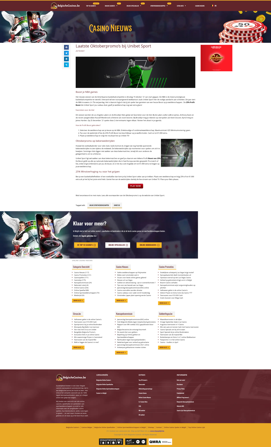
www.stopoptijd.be (157, 431)
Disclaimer (180, 384)
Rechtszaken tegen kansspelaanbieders (131, 340)
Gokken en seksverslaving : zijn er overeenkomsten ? (136, 283)
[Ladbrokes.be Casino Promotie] (216, 71)
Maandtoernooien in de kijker (171, 319)
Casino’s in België (101, 393)
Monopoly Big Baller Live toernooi (86, 327)
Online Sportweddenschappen (99, 205)
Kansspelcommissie (81, 283)
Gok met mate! (181, 380)
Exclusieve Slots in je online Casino (86, 335)
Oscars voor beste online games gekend (131, 277)
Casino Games (143, 393)
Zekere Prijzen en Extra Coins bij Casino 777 (177, 293)
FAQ (140, 406)
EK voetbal (142, 415)
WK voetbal (142, 410)
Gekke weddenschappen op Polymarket (131, 272)
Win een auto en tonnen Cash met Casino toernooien (179, 327)
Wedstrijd (77, 295)
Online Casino (79, 288)
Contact (159, 427)
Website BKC (180, 406)
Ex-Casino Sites (143, 402)
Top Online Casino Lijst (196, 427)
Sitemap (151, 427)
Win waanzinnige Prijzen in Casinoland (88, 337)
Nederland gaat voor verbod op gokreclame (133, 342)
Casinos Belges (86, 427)
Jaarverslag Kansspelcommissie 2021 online (133, 345)
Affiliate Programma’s (183, 397)
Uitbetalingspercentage (145, 389)
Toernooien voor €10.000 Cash (171, 295)
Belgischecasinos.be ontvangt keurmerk (131, 329)
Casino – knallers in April (169, 342)
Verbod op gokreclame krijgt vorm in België (176, 280)
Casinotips (78, 280)
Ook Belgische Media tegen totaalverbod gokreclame (136, 322)
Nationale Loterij (80, 285)
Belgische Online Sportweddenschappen (107, 389)
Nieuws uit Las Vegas (124, 280)
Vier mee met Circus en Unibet (85, 329)
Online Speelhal (80, 290)
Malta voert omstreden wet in (128, 275)
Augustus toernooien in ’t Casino (172, 324)
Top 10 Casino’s (92, 5)
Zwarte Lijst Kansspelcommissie (186, 410)
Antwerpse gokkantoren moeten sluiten (131, 347)
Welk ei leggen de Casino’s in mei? (86, 342)
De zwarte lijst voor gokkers (127, 332)
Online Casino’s (112, 5)
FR (215, 5)
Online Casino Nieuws (145, 397)
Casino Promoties (80, 275)
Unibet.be (117, 205)
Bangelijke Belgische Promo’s (84, 332)
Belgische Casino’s (72, 427)
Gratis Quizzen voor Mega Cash (171, 298)
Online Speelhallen (135, 5)
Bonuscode (142, 384)
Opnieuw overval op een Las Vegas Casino (175, 277)
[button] (66, 47)
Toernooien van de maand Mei (85, 340)
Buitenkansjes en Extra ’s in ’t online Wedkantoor (178, 337)
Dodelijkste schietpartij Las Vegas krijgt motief (177, 272)
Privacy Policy (181, 389)
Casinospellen (79, 277)
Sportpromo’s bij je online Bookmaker (88, 324)
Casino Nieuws (200, 6)
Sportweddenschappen (160, 5)
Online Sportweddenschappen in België (131, 427)
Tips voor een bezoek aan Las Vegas (130, 285)
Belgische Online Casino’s (103, 380)
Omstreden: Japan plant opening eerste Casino (134, 295)
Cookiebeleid (180, 393)
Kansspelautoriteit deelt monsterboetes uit (175, 275)
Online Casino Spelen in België (175, 427)
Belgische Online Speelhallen (104, 384)
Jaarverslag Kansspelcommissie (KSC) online (133, 288)
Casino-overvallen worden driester (129, 290)
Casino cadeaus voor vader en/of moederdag (133, 293)
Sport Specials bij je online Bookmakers (174, 332)
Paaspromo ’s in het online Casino (172, 340)
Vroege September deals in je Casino (173, 322)
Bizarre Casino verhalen (168, 283)
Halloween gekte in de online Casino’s (174, 290)
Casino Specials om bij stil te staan (172, 329)
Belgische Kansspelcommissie (185, 402)
